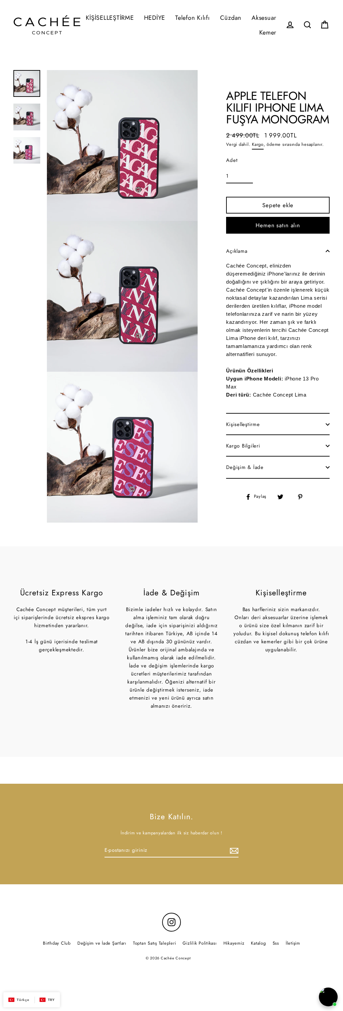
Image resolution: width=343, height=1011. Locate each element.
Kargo (258, 144)
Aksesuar (264, 17)
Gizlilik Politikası (199, 943)
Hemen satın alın (278, 225)
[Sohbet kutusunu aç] (328, 997)
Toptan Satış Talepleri (154, 943)
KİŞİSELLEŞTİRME (110, 17)
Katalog (258, 943)
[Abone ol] (233, 850)
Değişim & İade (245, 467)
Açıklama (236, 251)
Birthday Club (57, 943)
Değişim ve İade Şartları (101, 943)
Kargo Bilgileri (243, 446)
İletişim (293, 943)
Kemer (267, 32)
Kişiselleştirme (243, 424)
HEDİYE (154, 17)
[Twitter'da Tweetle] (284, 496)
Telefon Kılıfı (192, 17)
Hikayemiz (234, 943)
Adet (231, 160)
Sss (276, 943)
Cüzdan (231, 17)
